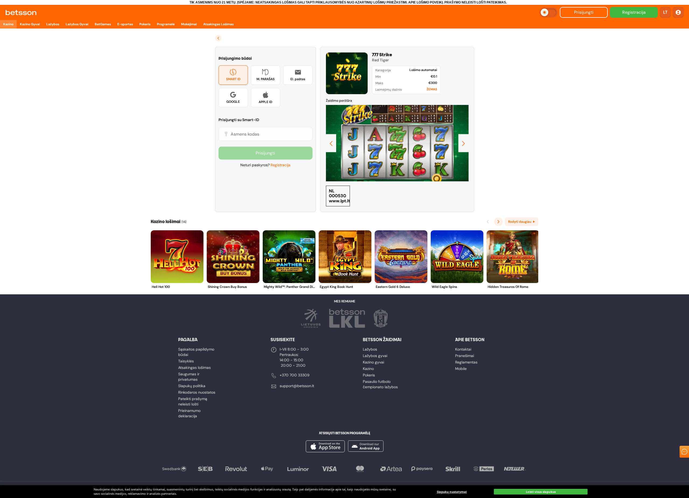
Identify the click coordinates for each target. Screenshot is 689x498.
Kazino (368, 368)
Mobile (461, 368)
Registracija (634, 12)
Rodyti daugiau (519, 222)
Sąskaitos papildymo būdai (196, 352)
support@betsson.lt (297, 385)
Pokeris (369, 375)
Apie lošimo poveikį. (426, 2)
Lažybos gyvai (375, 355)
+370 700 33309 (295, 375)
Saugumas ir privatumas (188, 377)
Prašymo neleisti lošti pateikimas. (475, 2)
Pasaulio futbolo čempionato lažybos (380, 384)
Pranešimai (464, 355)
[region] (344, 491)
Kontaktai (463, 349)
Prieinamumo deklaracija (189, 413)
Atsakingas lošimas (194, 367)
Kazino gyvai (373, 362)
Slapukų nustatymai (452, 492)
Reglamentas (466, 362)
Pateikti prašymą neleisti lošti (192, 401)
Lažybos (370, 349)
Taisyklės (186, 361)
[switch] (548, 12)
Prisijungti (583, 12)
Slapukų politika (191, 385)
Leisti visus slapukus (541, 492)
